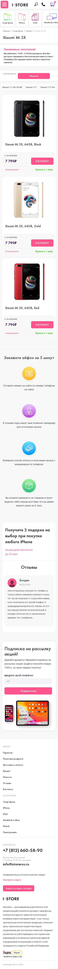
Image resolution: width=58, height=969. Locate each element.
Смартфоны (18, 31)
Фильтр (34, 75)
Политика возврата (13, 758)
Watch (6, 826)
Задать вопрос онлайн (19, 888)
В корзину (42, 161)
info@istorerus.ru (16, 864)
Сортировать (9, 74)
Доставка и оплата (13, 764)
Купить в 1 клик (44, 169)
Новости (7, 777)
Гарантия (7, 752)
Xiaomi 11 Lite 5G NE (12, 87)
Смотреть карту (12, 879)
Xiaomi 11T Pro (47, 87)
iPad (5, 814)
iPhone (6, 807)
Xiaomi (29, 31)
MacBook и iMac (11, 820)
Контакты (8, 789)
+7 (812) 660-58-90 (23, 850)
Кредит (7, 770)
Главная (6, 31)
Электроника (10, 832)
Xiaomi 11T (31, 87)
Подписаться (28, 691)
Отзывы (7, 783)
